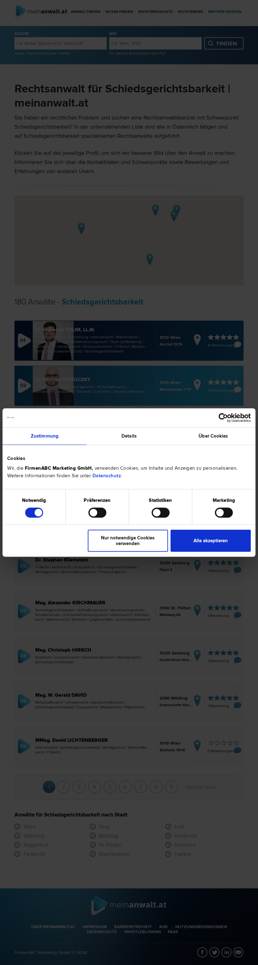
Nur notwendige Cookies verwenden (127, 540)
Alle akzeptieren (211, 541)
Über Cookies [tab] (213, 436)
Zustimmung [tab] (45, 436)
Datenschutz (107, 476)
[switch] (97, 513)
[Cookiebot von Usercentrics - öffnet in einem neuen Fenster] (223, 417)
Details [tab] (129, 436)
